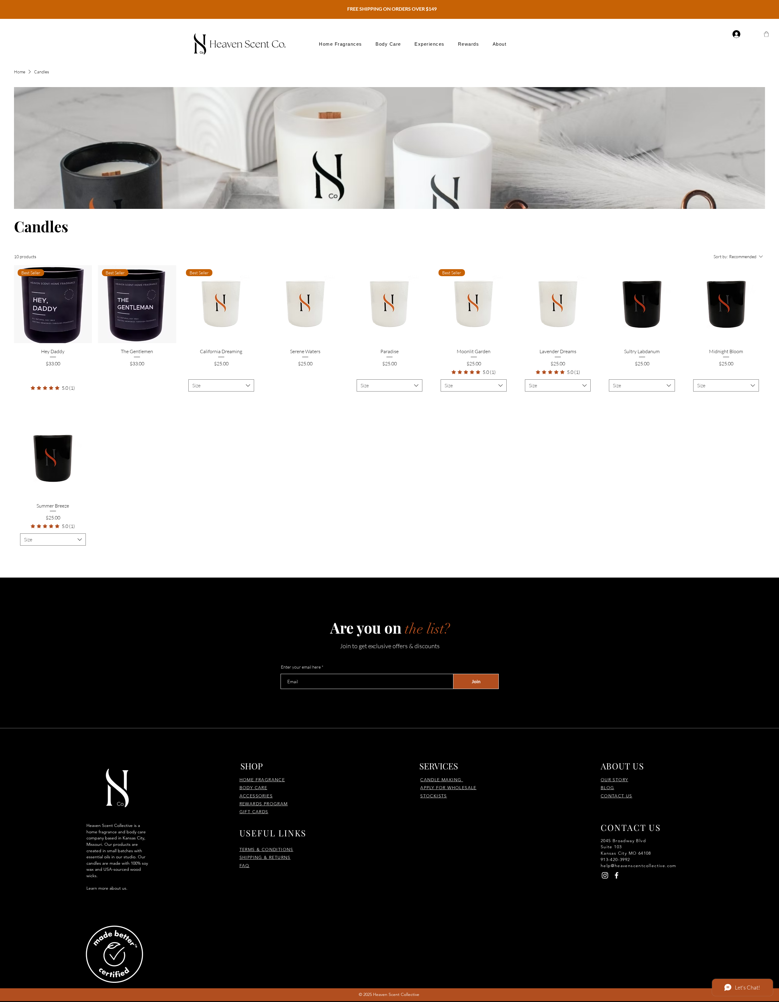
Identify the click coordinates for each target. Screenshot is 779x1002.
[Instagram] (605, 875)
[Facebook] (616, 875)
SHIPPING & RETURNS (265, 857)
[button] (340, 44)
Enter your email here (301, 667)
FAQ (244, 865)
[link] (53, 387)
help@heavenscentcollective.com (638, 865)
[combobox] (221, 385)
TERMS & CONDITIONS (266, 849)
